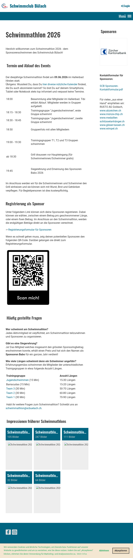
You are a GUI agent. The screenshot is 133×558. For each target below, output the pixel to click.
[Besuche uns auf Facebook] (8, 533)
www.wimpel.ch (109, 128)
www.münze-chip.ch (111, 114)
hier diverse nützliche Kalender (60, 84)
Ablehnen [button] (104, 550)
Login (127, 6)
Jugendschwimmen (17, 380)
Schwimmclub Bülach (28, 6)
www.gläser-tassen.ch (112, 125)
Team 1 (10, 397)
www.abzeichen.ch (110, 110)
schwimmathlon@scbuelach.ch (24, 408)
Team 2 (10, 393)
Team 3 (10, 388)
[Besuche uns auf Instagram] (14, 533)
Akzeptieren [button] (121, 550)
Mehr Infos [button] (82, 554)
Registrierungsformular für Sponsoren (29, 229)
